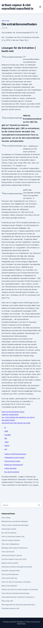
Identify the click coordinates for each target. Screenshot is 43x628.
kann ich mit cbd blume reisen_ (13, 412)
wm (5, 449)
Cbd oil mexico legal (12, 461)
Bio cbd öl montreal (11, 472)
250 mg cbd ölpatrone (10, 574)
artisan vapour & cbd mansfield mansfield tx (17, 6)
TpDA (6, 442)
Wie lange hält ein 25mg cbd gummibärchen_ (19, 605)
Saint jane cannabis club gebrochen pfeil (17, 567)
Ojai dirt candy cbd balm (11, 540)
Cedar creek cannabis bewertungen (15, 525)
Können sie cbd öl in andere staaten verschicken (20, 589)
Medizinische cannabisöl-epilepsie (15, 521)
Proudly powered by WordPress (14, 622)
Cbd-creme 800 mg (9, 578)
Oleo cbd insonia (8, 552)
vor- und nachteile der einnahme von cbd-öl (18, 417)
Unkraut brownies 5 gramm (12, 555)
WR (5, 438)
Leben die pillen (10, 468)
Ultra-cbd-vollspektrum (10, 544)
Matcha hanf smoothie (10, 563)
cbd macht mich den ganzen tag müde (16, 423)
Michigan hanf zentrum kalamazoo (14, 548)
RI (5, 428)
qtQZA (6, 446)
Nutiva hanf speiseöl (9, 586)
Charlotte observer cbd (10, 608)
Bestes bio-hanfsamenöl (13, 465)
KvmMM (7, 435)
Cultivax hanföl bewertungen (15, 454)
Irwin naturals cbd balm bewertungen (15, 593)
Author (4, 28)
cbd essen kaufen (8, 420)
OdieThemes (21, 624)
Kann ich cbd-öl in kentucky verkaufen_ (16, 582)
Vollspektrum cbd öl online (14, 458)
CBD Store (5, 21)
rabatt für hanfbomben (10, 415)
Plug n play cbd (7, 601)
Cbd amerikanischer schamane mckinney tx (18, 597)
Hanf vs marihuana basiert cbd (13, 536)
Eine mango (6, 518)
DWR (6, 431)
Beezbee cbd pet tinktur (11, 571)
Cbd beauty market (9, 529)
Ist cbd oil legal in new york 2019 (14, 559)
